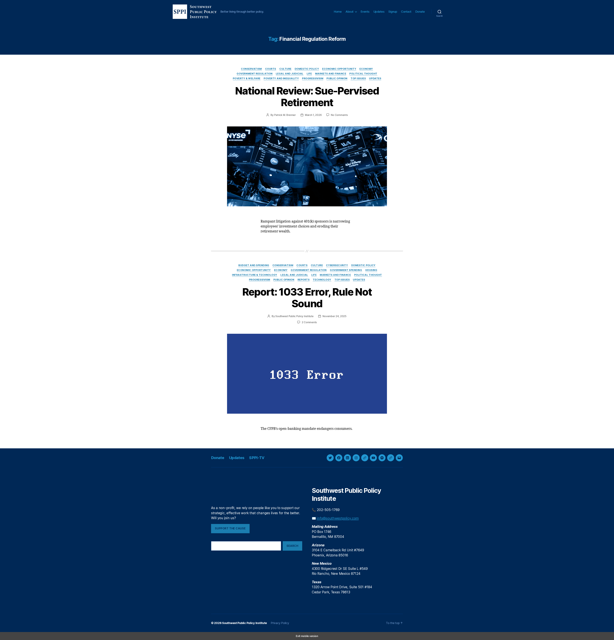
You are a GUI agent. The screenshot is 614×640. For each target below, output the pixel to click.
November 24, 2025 (334, 316)
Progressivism (312, 78)
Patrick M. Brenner (285, 115)
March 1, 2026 (313, 115)
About (350, 11)
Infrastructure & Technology (254, 274)
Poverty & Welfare (246, 78)
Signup (392, 11)
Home (338, 11)
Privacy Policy (280, 623)
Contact (406, 11)
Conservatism (251, 68)
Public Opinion (337, 78)
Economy (366, 68)
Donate (420, 11)
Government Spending (346, 270)
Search (292, 545)
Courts (270, 68)
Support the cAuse (230, 528)
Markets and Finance (330, 73)
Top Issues (358, 78)
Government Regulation (255, 73)
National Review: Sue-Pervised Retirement (307, 97)
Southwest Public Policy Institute (294, 316)
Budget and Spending (253, 265)
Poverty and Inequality (281, 78)
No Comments (339, 115)
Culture (285, 68)
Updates (379, 11)
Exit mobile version (307, 636)
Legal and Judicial (289, 73)
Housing (371, 270)
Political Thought (363, 73)
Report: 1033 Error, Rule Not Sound (307, 298)
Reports (304, 279)
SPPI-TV (256, 457)
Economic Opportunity (339, 68)
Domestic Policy (307, 68)
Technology (322, 279)
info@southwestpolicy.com (338, 518)
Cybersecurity (337, 265)
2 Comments (309, 322)
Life (309, 73)
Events (365, 11)
